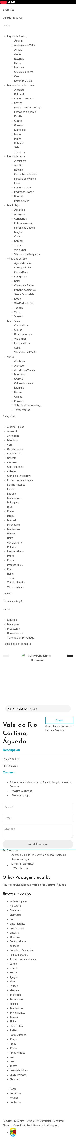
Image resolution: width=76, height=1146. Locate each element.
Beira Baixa (13, 321)
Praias (10, 511)
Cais (9, 444)
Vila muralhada (15, 587)
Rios (9, 507)
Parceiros (8, 609)
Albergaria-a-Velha (25, 45)
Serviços (12, 619)
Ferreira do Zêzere (24, 227)
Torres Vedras (22, 410)
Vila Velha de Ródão (25, 352)
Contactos (15, 1102)
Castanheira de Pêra (25, 174)
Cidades (11, 471)
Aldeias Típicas (15, 427)
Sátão (17, 298)
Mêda (17, 134)
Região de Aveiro (16, 36)
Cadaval (18, 378)
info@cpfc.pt (24, 791)
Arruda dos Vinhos (24, 370)
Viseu (17, 312)
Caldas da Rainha (24, 383)
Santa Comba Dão (24, 294)
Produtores (13, 628)
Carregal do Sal (22, 267)
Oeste (10, 356)
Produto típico (15, 564)
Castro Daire (21, 272)
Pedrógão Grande (24, 192)
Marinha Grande (23, 187)
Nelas (17, 281)
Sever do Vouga (23, 80)
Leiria (17, 183)
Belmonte (19, 94)
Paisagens (13, 502)
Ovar (17, 76)
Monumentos (14, 498)
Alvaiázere (20, 161)
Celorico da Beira (23, 98)
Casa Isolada (14, 453)
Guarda (18, 120)
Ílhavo (17, 63)
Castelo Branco (22, 325)
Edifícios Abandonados (20, 480)
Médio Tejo (13, 205)
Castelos (12, 462)
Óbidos (18, 396)
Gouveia (18, 125)
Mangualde (20, 276)
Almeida (19, 89)
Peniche (18, 401)
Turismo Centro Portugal (21, 637)
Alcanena (19, 214)
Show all (14, 1079)
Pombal (18, 196)
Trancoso (19, 152)
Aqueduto (12, 431)
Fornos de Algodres (25, 112)
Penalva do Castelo (25, 289)
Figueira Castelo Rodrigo (27, 107)
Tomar (18, 245)
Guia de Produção (12, 17)
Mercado (12, 520)
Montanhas (13, 529)
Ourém (18, 236)
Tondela (18, 307)
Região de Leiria (16, 156)
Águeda (18, 40)
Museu (11, 533)
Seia (16, 147)
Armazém (13, 435)
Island (13, 981)
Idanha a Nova (22, 343)
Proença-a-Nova (23, 334)
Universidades (15, 633)
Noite (10, 538)
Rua (9, 569)
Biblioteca (12, 440)
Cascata (11, 458)
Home (11, 708)
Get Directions (10, 850)
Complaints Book (22, 1125)
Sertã (17, 347)
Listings (23, 708)
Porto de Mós (21, 201)
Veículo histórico (16, 582)
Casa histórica (15, 449)
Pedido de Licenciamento (17, 643)
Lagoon (14, 986)
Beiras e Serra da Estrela (21, 85)
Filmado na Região (13, 601)
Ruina (10, 573)
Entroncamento (23, 223)
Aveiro (18, 54)
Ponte (10, 555)
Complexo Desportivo (19, 475)
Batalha (18, 169)
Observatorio (14, 542)
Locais (6, 25)
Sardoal (18, 241)
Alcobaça (19, 361)
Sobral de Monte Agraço (27, 405)
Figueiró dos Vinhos (25, 178)
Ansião (18, 165)
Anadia (18, 49)
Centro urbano (15, 466)
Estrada (11, 493)
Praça (10, 560)
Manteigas (20, 129)
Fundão (18, 116)
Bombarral (20, 374)
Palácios (12, 547)
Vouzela (19, 316)
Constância (20, 218)
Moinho (14, 1003)
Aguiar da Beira (22, 263)
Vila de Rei (20, 250)
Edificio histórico (16, 484)
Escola (10, 489)
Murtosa (19, 67)
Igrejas (11, 516)
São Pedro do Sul (23, 303)
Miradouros (13, 524)
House (13, 972)
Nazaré (18, 392)
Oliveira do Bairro (23, 71)
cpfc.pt (26, 795)
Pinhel (17, 138)
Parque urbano (15, 551)
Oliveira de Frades (24, 285)
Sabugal (19, 143)
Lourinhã (19, 387)
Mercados (15, 994)
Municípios (13, 624)
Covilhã (18, 103)
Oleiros (18, 330)
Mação (18, 232)
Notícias (7, 593)
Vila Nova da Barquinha (27, 254)
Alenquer (19, 365)
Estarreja (19, 58)
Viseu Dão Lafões (17, 258)
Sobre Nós (8, 9)
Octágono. (53, 1125)
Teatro (11, 578)
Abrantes (19, 209)
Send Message (38, 844)
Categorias (9, 416)
